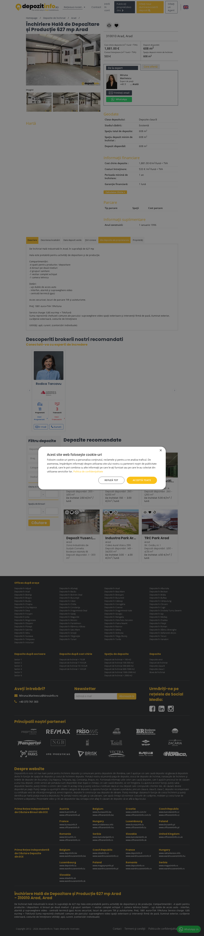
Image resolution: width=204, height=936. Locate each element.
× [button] (160, 450)
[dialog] (102, 468)
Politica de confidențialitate (88, 471)
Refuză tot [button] (111, 480)
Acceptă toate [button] (142, 480)
